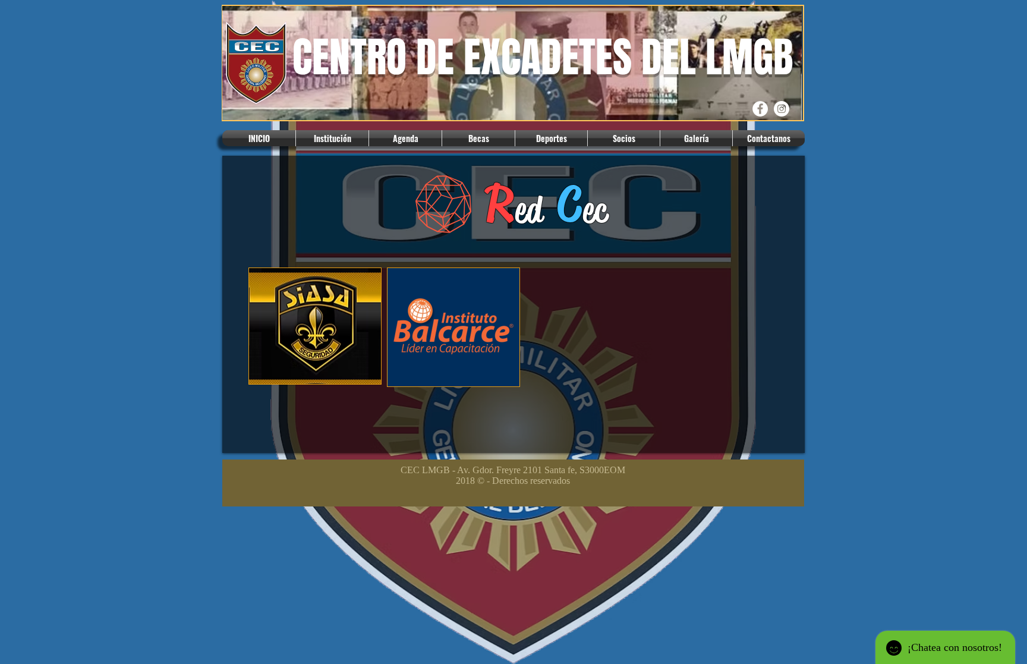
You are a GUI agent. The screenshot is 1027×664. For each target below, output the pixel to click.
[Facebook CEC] (760, 109)
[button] (332, 138)
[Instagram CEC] (781, 109)
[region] (315, 331)
